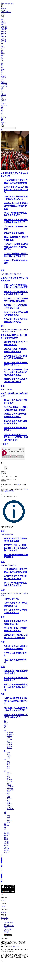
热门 (2, 593)
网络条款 (6, 924)
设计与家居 (10, 790)
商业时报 (6, 932)
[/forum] (5, 386)
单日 (6, 466)
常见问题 (6, 843)
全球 (6, 329)
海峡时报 (6, 931)
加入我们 (6, 852)
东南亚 (3, 47)
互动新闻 (3, 122)
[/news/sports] (5, 694)
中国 (2, 45)
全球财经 (9, 736)
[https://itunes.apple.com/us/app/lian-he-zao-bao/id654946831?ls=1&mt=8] (8, 888)
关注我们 (6, 845)
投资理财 (12, 329)
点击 (18, 484)
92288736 (4, 919)
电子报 (9, 12)
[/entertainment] (5, 531)
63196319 (3, 900)
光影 (8, 791)
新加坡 (3, 21)
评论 (4, 389)
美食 (3, 642)
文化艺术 (22, 593)
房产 (16, 329)
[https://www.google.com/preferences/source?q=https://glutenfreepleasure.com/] (8, 936)
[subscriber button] (2, 16)
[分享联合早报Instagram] (14, 861)
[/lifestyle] (5, 590)
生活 (2, 67)
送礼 (12, 534)
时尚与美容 (11, 593)
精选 (8, 800)
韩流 (9, 534)
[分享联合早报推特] (14, 857)
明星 (2, 534)
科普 (8, 795)
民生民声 (7, 274)
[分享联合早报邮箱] (14, 868)
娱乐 (2, 57)
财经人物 (8, 331)
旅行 (3, 667)
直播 (15, 565)
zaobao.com (16, 946)
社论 (2, 389)
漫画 (11, 389)
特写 (4, 593)
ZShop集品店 (7, 929)
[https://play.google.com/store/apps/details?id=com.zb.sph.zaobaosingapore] (8, 893)
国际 (2, 43)
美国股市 (20, 329)
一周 (6, 468)
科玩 (7, 593)
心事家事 (17, 593)
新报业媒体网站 (8, 922)
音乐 (7, 534)
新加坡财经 (10, 734)
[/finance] (5, 326)
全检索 (6, 927)
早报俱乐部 (4, 12)
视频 (2, 110)
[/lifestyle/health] (5, 617)
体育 (2, 108)
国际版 (8, 3)
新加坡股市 (14, 331)
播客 (2, 120)
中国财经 (9, 737)
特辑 (8, 802)
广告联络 (6, 849)
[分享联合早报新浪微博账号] (14, 865)
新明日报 (3, 8)
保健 (2, 107)
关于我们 (6, 842)
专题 (2, 124)
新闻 (3, 270)
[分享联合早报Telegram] (14, 863)
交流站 (8, 389)
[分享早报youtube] (14, 859)
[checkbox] (1, 494)
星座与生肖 (10, 809)
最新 (2, 19)
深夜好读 (3, 595)
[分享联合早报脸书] (14, 856)
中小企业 (25, 329)
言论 (2, 48)
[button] (14, 16)
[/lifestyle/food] (5, 642)
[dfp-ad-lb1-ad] (1, 2)
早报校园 (9, 803)
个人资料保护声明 (8, 491)
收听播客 (4, 444)
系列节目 (11, 565)
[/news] (5, 270)
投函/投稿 (6, 850)
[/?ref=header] (3, 10)
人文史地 (9, 781)
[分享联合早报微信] (14, 866)
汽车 (8, 797)
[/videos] (5, 561)
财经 (2, 24)
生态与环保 (10, 786)
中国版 (12, 3)
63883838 (3, 906)
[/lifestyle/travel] (5, 667)
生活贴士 (9, 807)
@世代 (9, 785)
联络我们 (6, 847)
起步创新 (3, 331)
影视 (4, 534)
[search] (2, 126)
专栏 (26, 593)
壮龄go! (9, 773)
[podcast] (9, 444)
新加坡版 (3, 3)
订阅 (2, 130)
